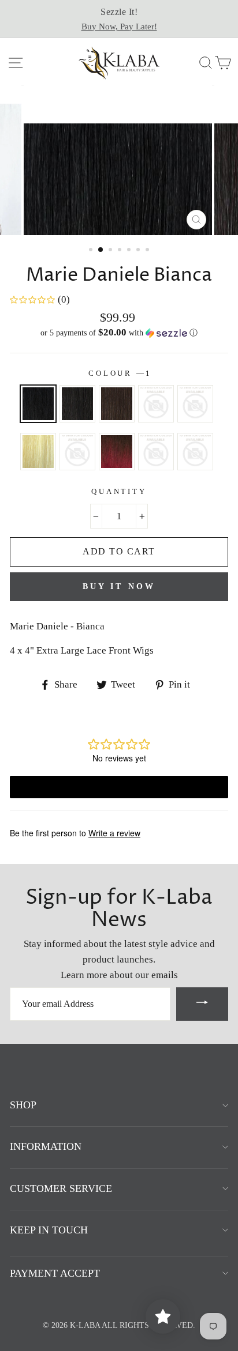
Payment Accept (55, 1273)
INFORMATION (45, 1146)
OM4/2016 (77, 451)
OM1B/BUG (116, 451)
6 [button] (139, 251)
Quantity (119, 492)
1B (77, 404)
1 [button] (92, 251)
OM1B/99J (195, 404)
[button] (119, 332)
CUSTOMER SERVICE (61, 1188)
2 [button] (101, 250)
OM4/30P (156, 451)
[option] (119, 19)
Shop (23, 1105)
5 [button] (130, 251)
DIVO (156, 404)
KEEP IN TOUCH (49, 1230)
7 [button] (148, 251)
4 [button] (121, 251)
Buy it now (119, 586)
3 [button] (111, 251)
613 (38, 451)
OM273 (195, 451)
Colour (119, 373)
